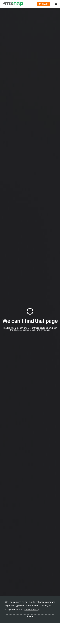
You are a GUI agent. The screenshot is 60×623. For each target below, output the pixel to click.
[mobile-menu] (55, 4)
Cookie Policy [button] (31, 609)
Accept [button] (30, 616)
